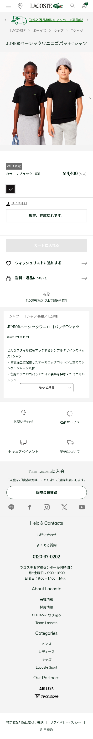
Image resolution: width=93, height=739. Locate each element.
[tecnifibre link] (46, 696)
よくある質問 (46, 545)
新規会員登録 (46, 492)
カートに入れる (46, 245)
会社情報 (46, 599)
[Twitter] (64, 507)
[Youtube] (82, 507)
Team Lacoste (46, 623)
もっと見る (46, 387)
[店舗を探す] (20, 6)
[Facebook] (29, 507)
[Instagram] (47, 507)
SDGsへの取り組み (46, 615)
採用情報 (46, 607)
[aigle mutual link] (46, 688)
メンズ (46, 644)
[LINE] (11, 507)
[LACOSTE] (46, 6)
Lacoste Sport (46, 667)
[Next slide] (90, 98)
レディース (46, 651)
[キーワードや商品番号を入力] (73, 6)
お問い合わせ (46, 535)
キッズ (46, 659)
